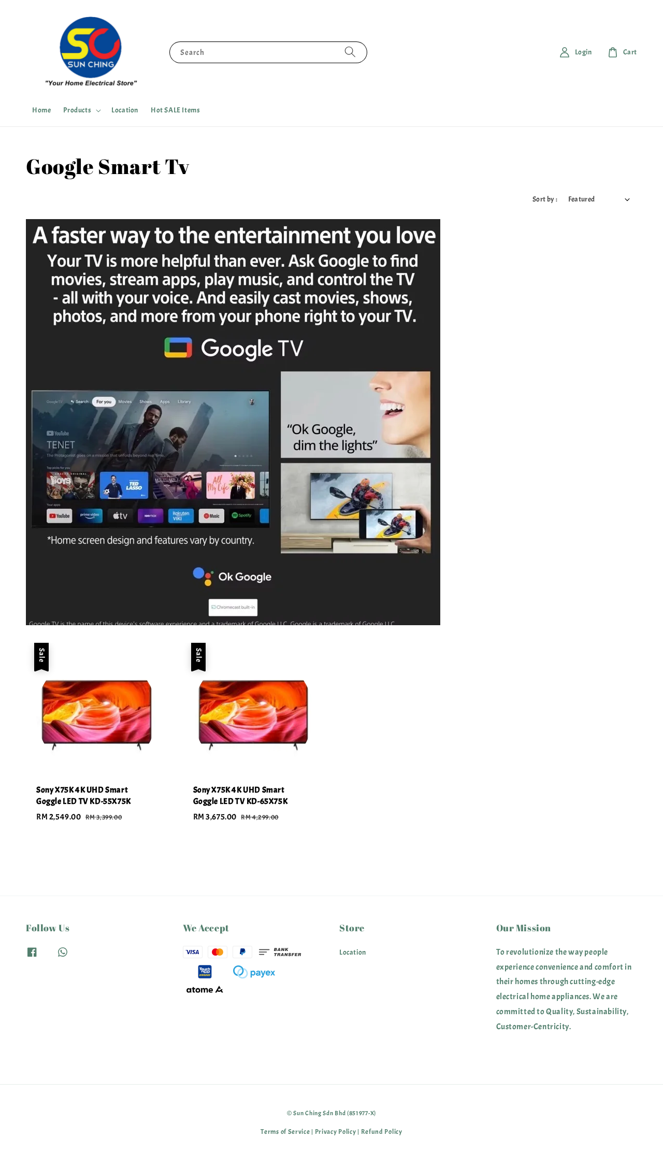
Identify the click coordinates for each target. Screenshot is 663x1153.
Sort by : (545, 199)
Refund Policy (381, 1132)
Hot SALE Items (175, 110)
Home (41, 110)
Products (77, 110)
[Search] (350, 52)
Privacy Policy (335, 1132)
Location (124, 110)
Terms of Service (285, 1132)
